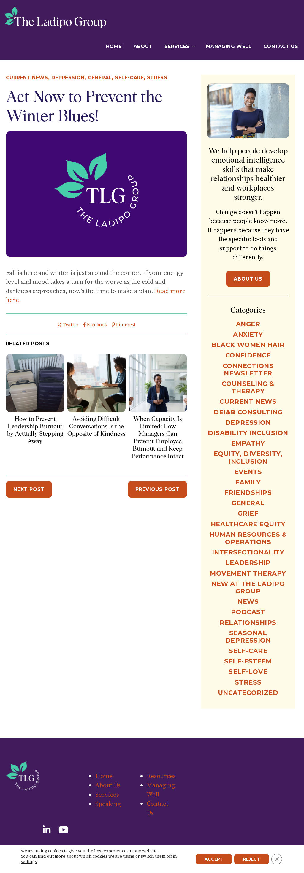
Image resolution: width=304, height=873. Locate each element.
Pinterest (126, 324)
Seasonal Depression (248, 636)
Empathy (248, 443)
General (100, 77)
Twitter (71, 324)
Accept (214, 859)
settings (29, 861)
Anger (248, 324)
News (248, 601)
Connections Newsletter (248, 369)
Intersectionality (248, 552)
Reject (251, 859)
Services (177, 46)
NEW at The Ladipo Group (248, 587)
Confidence (248, 355)
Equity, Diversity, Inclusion (248, 457)
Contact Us (280, 46)
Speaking (177, 63)
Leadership (248, 562)
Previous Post (157, 489)
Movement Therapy (248, 573)
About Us (248, 279)
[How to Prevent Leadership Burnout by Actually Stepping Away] (35, 410)
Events (248, 472)
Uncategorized (248, 692)
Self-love (248, 671)
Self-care (129, 77)
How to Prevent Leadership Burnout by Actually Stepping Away (35, 430)
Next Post (29, 489)
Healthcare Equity (248, 524)
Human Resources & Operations (248, 538)
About (143, 46)
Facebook (97, 324)
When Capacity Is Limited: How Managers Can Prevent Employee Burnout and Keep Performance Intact (158, 437)
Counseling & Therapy (248, 387)
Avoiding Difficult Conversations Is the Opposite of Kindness (96, 426)
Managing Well (228, 46)
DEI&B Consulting (247, 412)
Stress (248, 682)
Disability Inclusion (248, 433)
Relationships (248, 622)
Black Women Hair (247, 344)
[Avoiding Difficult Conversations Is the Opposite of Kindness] (96, 410)
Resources (177, 72)
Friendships (248, 492)
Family (248, 482)
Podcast (248, 612)
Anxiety (248, 334)
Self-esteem (248, 661)
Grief (248, 513)
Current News (27, 77)
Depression (68, 77)
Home (114, 46)
